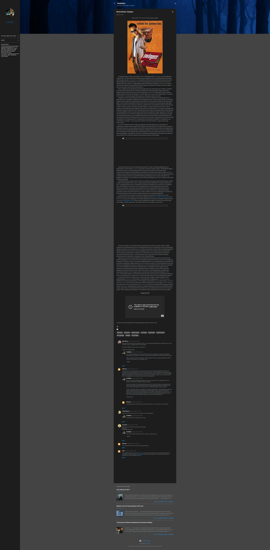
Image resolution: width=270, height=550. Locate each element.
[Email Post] (117, 329)
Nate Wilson (125, 341)
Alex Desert (119, 332)
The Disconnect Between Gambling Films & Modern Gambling (134, 522)
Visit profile (10, 22)
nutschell (124, 424)
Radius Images (148, 543)
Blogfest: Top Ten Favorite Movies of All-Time (130, 506)
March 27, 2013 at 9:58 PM (137, 352)
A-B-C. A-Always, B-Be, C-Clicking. (163, 501)
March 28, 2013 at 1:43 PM (132, 424)
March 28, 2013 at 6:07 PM (137, 415)
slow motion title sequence (161, 197)
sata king (139, 455)
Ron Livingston (120, 335)
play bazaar (140, 453)
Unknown (124, 368)
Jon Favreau (144, 332)
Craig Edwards (125, 411)
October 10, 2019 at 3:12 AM (130, 450)
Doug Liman (127, 332)
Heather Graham (135, 332)
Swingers (128, 335)
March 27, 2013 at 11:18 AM (134, 341)
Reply (123, 365)
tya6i (123, 450)
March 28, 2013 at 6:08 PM (137, 431)
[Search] (175, 4)
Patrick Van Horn (160, 332)
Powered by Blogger (146, 540)
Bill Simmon (14, 52)
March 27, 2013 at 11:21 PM (135, 411)
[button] (172, 12)
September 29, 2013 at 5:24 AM (133, 443)
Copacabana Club (128, 200)
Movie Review (151, 332)
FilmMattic (121, 3)
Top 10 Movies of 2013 (123, 489)
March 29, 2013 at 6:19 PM (136, 402)
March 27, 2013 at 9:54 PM (137, 378)
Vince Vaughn (135, 335)
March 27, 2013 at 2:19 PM (132, 368)
